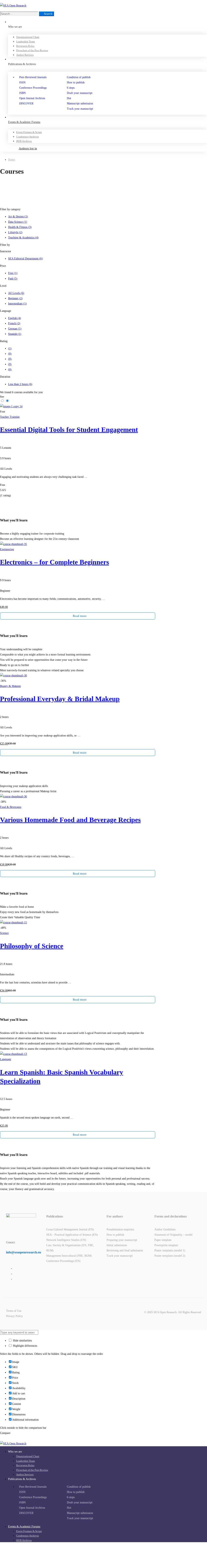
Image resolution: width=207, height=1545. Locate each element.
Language (5, 1059)
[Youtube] (15, 1279)
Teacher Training (10, 416)
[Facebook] (15, 1268)
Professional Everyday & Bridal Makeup (60, 699)
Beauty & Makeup (10, 686)
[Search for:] (19, 13)
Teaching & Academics (23, 237)
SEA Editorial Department (25, 258)
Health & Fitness (20, 227)
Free (12, 273)
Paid (12, 278)
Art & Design (18, 216)
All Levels (16, 293)
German (14, 328)
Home (11, 159)
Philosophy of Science (31, 946)
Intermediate (17, 303)
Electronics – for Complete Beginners (54, 562)
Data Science (17, 221)
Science (4, 933)
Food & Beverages (10, 807)
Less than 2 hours (20, 384)
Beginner (15, 298)
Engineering (7, 549)
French (14, 323)
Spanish (14, 333)
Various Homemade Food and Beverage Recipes (70, 819)
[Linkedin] (15, 1273)
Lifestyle (15, 232)
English (14, 318)
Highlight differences (24, 1345)
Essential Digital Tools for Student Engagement (69, 429)
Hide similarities (22, 1340)
